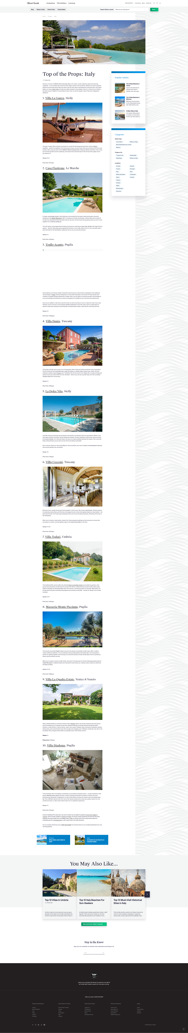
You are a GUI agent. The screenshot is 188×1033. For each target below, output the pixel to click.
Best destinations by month (123, 145)
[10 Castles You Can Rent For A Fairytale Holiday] (91, 840)
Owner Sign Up (114, 1009)
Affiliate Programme (115, 1015)
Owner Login (114, 1007)
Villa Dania (53, 321)
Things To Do (119, 155)
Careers (60, 1016)
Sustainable (133, 155)
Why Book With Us (89, 1015)
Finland (118, 183)
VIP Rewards (88, 1009)
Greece (132, 166)
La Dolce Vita (53, 391)
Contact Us (148, 3)
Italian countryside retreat (76, 585)
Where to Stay (134, 142)
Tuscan (59, 373)
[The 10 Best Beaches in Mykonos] (128, 100)
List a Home (138, 3)
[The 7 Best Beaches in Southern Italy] (163, 894)
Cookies (139, 1011)
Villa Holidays (61, 3)
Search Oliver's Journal (106, 9)
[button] (184, 1029)
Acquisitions (113, 1013)
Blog (32, 10)
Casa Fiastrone (55, 168)
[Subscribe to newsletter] (103, 952)
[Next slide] (147, 894)
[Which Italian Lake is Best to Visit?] (53, 840)
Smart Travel (51, 10)
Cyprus (118, 180)
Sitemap (139, 1013)
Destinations (50, 3)
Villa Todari (52, 537)
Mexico (118, 147)
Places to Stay (41, 10)
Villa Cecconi (54, 462)
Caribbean (133, 174)
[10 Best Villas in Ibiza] (128, 114)
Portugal (132, 169)
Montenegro (119, 188)
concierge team (57, 820)
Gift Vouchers (88, 1011)
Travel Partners (114, 1011)
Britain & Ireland (120, 174)
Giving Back (61, 1013)
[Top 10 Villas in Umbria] (60, 894)
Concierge (71, 3)
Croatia (132, 177)
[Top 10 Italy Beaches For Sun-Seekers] (94, 894)
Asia (131, 172)
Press (59, 1011)
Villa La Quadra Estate (60, 679)
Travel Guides (61, 10)
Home (44, 16)
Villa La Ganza (54, 98)
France (118, 169)
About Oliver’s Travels (63, 1007)
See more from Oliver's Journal (93, 924)
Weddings (119, 158)
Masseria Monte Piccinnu (62, 607)
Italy (55, 16)
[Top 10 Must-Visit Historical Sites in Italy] (128, 894)
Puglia (53, 295)
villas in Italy (55, 89)
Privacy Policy (140, 1009)
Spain (117, 177)
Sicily (70, 817)
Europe (50, 16)
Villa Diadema (56, 745)
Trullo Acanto (54, 244)
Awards (60, 1009)
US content (119, 142)
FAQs (86, 1013)
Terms (138, 1007)
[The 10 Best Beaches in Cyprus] (128, 87)
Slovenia (118, 191)
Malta (117, 186)
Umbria (64, 817)
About (143, 3)
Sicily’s (95, 146)
